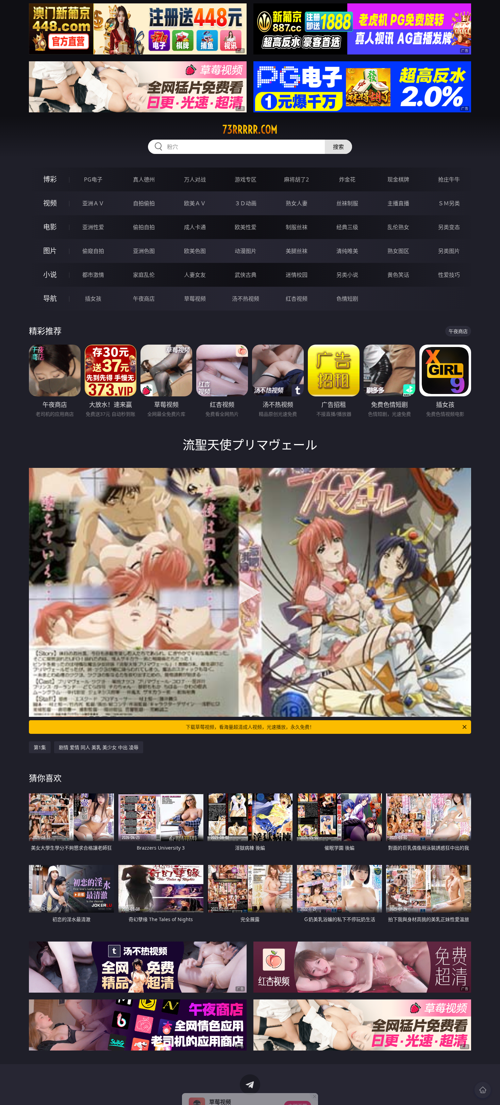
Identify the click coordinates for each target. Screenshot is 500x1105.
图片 (50, 250)
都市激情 (93, 275)
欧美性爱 (245, 227)
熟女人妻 (296, 203)
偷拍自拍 (144, 227)
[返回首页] (482, 1090)
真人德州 (144, 179)
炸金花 (347, 179)
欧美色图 (195, 251)
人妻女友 (195, 275)
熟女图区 (398, 251)
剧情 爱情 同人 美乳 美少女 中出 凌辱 (98, 747)
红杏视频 (296, 298)
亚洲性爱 (93, 227)
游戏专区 (245, 179)
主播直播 (398, 203)
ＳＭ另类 (449, 203)
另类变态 (449, 227)
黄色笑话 (398, 275)
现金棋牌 (398, 179)
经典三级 (347, 227)
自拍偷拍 (144, 203)
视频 (50, 203)
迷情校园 (296, 275)
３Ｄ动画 (245, 203)
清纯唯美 (347, 251)
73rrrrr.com (250, 129)
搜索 (338, 147)
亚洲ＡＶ (93, 203)
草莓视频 (195, 298)
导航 (50, 298)
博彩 (50, 179)
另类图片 (449, 251)
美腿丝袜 (296, 251)
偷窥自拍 (93, 251)
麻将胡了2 (296, 179)
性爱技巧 (449, 275)
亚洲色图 (144, 251)
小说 (50, 274)
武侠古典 (245, 275)
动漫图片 (245, 251)
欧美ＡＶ (195, 203)
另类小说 (347, 275)
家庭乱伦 (144, 275)
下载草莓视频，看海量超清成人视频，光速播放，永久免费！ (250, 727)
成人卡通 (195, 227)
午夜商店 (144, 298)
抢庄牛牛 (449, 179)
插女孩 (93, 298)
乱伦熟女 (398, 227)
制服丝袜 (296, 227)
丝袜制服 (347, 203)
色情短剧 (347, 298)
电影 (50, 227)
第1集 (40, 747)
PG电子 (93, 179)
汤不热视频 (245, 298)
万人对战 (195, 179)
